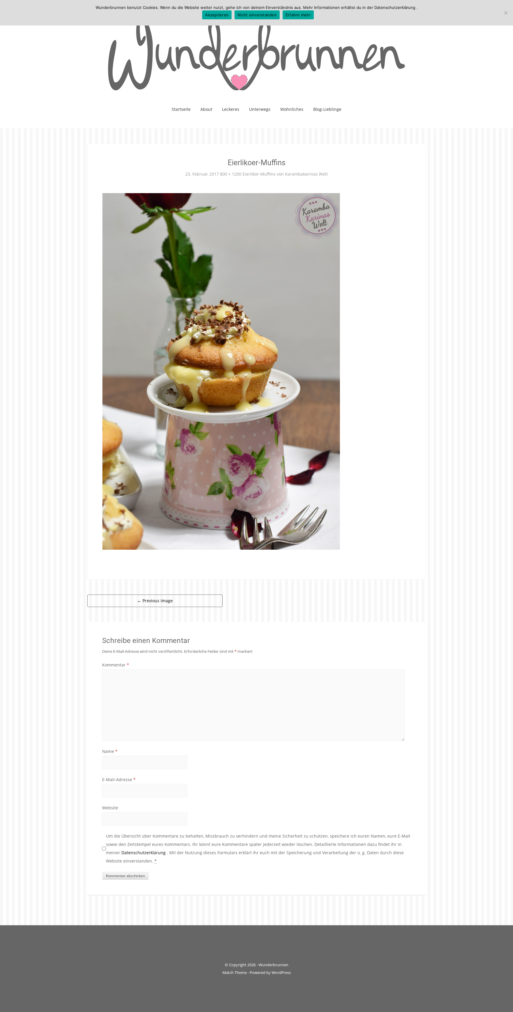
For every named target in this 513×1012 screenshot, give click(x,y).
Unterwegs (259, 109)
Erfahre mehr (298, 14)
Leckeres (230, 109)
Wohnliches (291, 109)
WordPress (281, 972)
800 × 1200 (230, 174)
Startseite (181, 109)
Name (110, 751)
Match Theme (234, 972)
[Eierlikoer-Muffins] (221, 370)
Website (110, 808)
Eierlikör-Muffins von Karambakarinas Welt (285, 174)
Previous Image (155, 600)
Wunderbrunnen (273, 964)
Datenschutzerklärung (144, 852)
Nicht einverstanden (257, 14)
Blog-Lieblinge (327, 109)
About (206, 109)
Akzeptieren (217, 14)
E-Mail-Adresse (119, 779)
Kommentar (115, 665)
